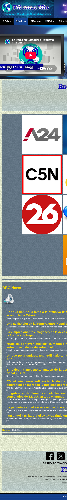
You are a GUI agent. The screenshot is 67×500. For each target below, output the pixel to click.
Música (50, 21)
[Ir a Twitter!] (61, 459)
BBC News (11, 288)
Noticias (22, 21)
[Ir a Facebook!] (50, 459)
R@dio (7, 21)
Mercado (36, 21)
